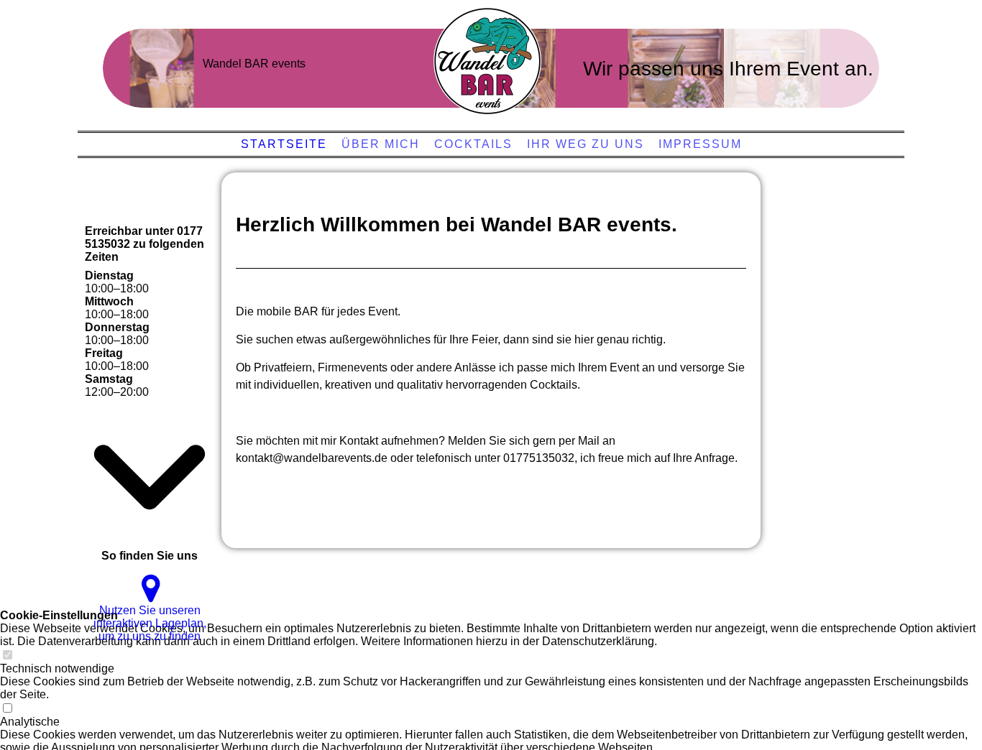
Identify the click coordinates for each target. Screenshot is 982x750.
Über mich (380, 144)
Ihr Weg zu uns (585, 144)
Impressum (700, 144)
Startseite (284, 144)
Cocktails (473, 144)
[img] (487, 61)
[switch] (7, 655)
